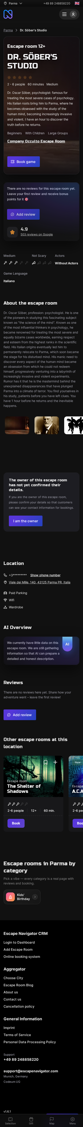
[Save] (45, 762)
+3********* (18, 575)
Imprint (9, 1028)
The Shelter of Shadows (24, 788)
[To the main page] (8, 14)
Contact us (12, 999)
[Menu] (69, 14)
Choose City (13, 978)
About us (11, 992)
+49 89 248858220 (56, 3)
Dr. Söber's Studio (33, 30)
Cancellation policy (19, 1006)
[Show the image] (17, 425)
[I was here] (55, 762)
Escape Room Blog (18, 985)
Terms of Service (17, 1035)
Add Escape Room (18, 949)
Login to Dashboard (19, 942)
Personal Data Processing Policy (30, 1042)
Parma (8, 30)
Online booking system (22, 956)
